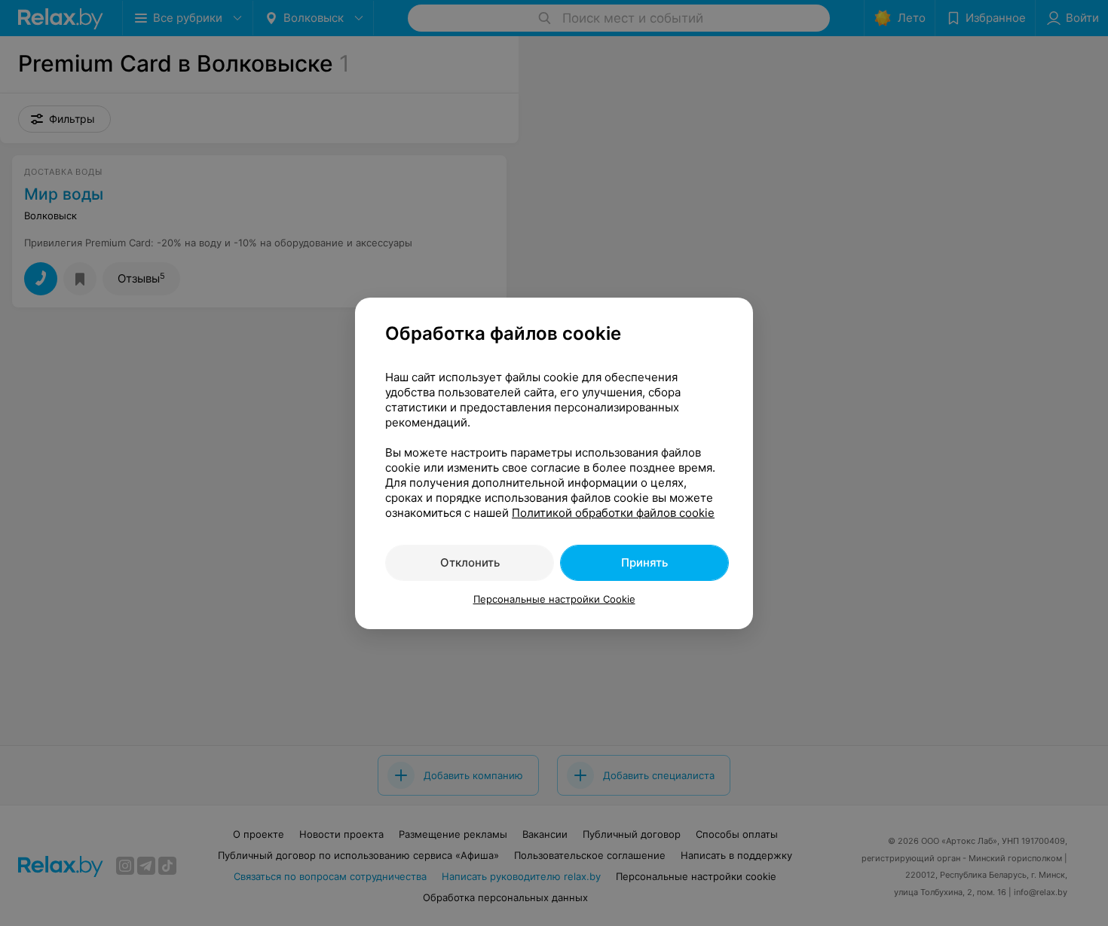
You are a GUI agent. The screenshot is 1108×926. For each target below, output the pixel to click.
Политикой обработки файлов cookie (613, 513)
